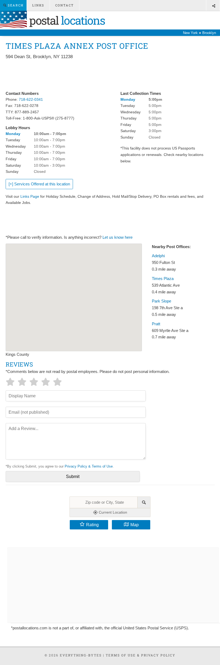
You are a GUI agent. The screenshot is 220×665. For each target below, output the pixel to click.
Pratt (156, 324)
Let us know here (117, 237)
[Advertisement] (103, 75)
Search (15, 5)
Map (134, 524)
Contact (64, 5)
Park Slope (161, 301)
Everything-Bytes (81, 655)
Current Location (112, 512)
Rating (92, 524)
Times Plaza (163, 279)
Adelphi (158, 256)
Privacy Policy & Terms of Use (89, 466)
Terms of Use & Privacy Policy (140, 655)
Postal (66, 20)
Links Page (29, 196)
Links (38, 5)
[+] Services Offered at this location (39, 184)
